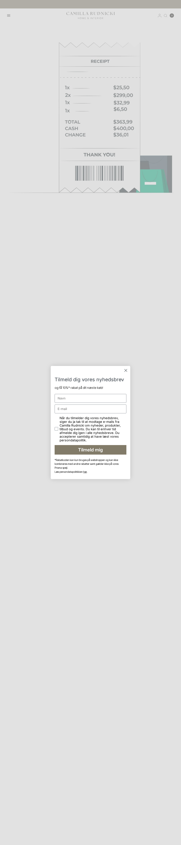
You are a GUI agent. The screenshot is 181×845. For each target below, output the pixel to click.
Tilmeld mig (90, 449)
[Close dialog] (126, 370)
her (85, 471)
